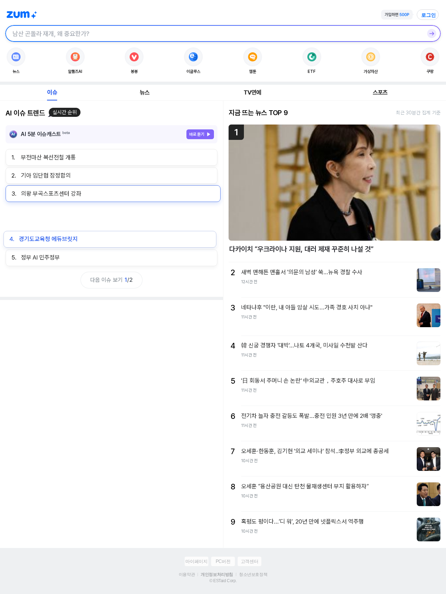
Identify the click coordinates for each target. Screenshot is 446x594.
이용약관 (187, 574)
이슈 (52, 92)
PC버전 (223, 561)
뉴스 (144, 92)
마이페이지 (196, 561)
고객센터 (249, 561)
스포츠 (380, 92)
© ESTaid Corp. (223, 580)
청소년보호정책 (253, 574)
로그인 (428, 15)
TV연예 (252, 92)
